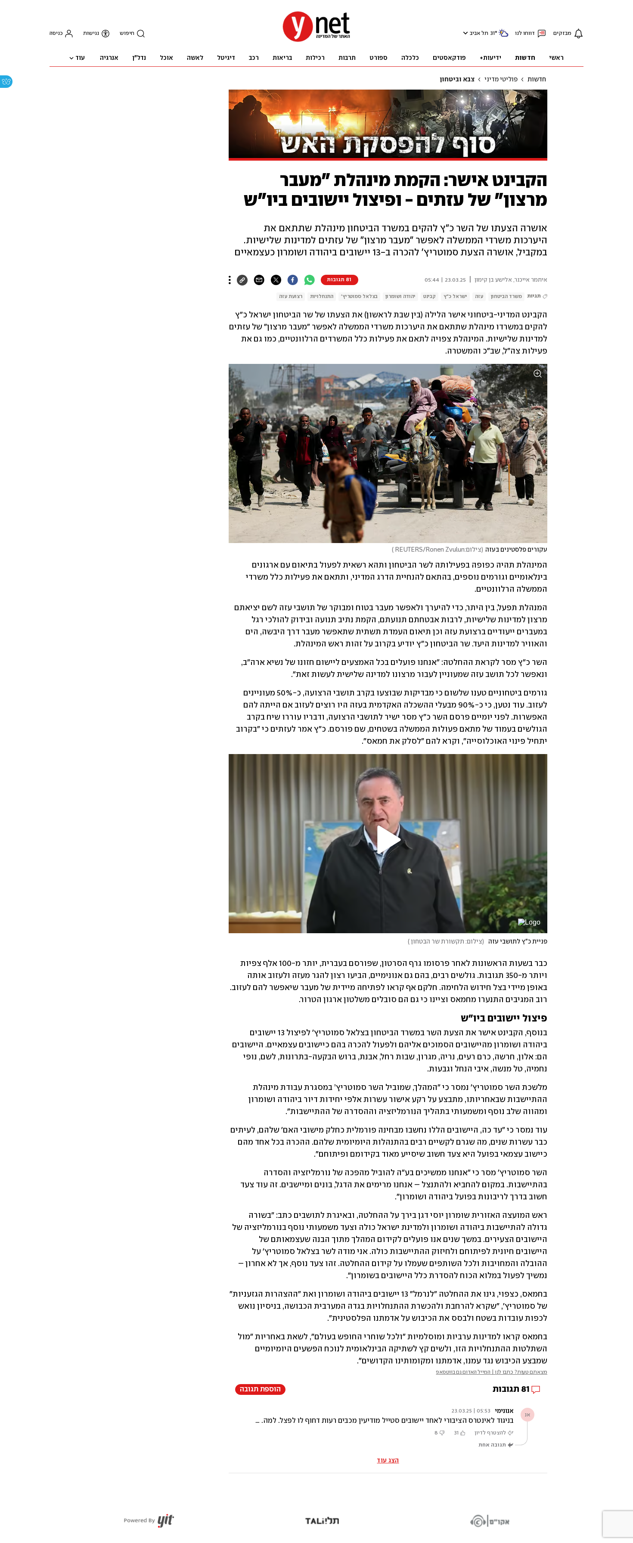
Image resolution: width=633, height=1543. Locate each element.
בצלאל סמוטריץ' (359, 296)
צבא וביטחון (457, 80)
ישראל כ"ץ (455, 296)
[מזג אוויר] (503, 36)
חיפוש (127, 33)
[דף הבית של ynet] (316, 41)
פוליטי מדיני (501, 80)
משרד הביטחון (506, 296)
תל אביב (479, 33)
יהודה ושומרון (400, 296)
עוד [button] (80, 58)
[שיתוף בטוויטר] (275, 280)
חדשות (537, 80)
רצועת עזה (290, 296)
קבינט (429, 296)
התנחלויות (321, 296)
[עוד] (230, 280)
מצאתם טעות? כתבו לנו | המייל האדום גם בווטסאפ (491, 1372)
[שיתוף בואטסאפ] (309, 280)
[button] (464, 32)
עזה (479, 296)
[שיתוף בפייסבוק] (292, 280)
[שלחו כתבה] (259, 280)
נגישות (91, 33)
